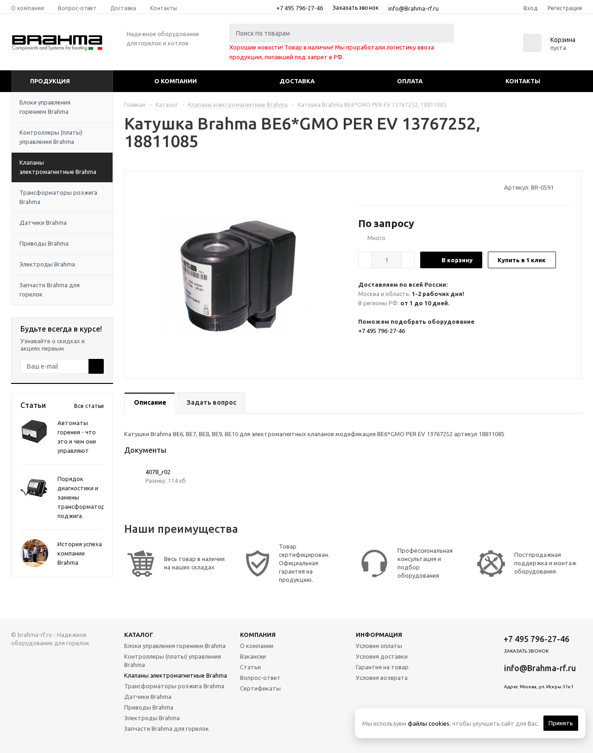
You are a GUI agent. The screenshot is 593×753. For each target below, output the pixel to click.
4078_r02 (157, 472)
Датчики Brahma (43, 222)
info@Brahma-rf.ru (413, 8)
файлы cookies (428, 723)
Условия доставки (382, 656)
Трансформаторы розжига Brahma (58, 197)
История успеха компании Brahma (79, 553)
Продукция (50, 81)
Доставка (297, 81)
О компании (175, 81)
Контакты (522, 81)
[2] (371, 187)
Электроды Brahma (47, 264)
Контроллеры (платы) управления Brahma (50, 137)
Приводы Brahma (44, 243)
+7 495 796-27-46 (299, 8)
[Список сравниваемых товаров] (480, 46)
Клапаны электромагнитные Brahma (57, 167)
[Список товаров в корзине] (550, 49)
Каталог (138, 634)
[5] (397, 187)
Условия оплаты (379, 645)
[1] (362, 187)
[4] (389, 187)
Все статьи (89, 406)
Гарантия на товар (382, 667)
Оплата (410, 81)
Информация (379, 634)
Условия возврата (382, 677)
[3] (380, 187)
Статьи (250, 667)
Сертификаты (260, 688)
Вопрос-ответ (260, 677)
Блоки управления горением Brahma (44, 107)
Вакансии (253, 656)
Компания (258, 634)
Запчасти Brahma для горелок (49, 289)
